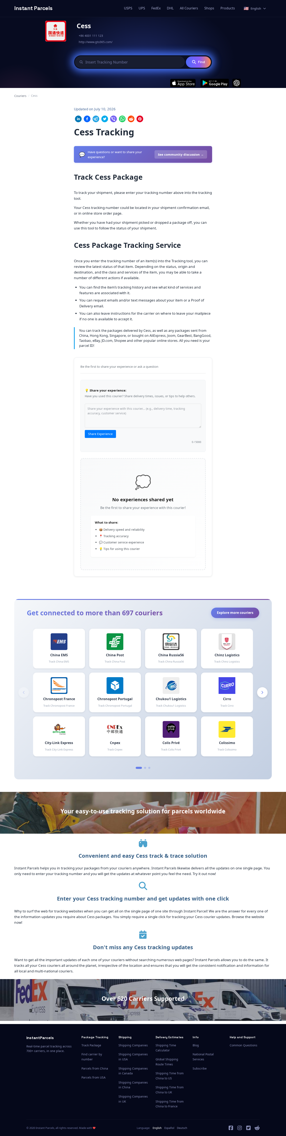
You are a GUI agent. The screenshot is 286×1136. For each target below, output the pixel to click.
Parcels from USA (93, 1077)
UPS (142, 8)
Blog (196, 1045)
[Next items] (262, 692)
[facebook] (230, 1128)
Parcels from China (94, 1068)
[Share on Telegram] (96, 119)
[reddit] (257, 1128)
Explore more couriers (235, 612)
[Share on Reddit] (131, 119)
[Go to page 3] (149, 768)
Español (169, 1128)
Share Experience (100, 434)
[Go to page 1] (139, 768)
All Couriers (189, 8)
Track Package (91, 1045)
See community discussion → (181, 154)
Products (227, 8)
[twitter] (248, 1128)
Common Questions (243, 1045)
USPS (128, 8)
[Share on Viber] (113, 119)
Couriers (20, 96)
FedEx (156, 8)
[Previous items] (23, 692)
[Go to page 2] (145, 768)
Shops (209, 8)
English (157, 1128)
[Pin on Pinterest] (140, 119)
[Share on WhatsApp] (122, 119)
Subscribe (200, 1068)
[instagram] (239, 1128)
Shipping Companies (133, 1045)
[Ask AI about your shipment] (236, 83)
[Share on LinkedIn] (78, 119)
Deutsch (182, 1128)
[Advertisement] (241, 169)
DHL (170, 8)
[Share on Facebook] (87, 119)
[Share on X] (104, 119)
